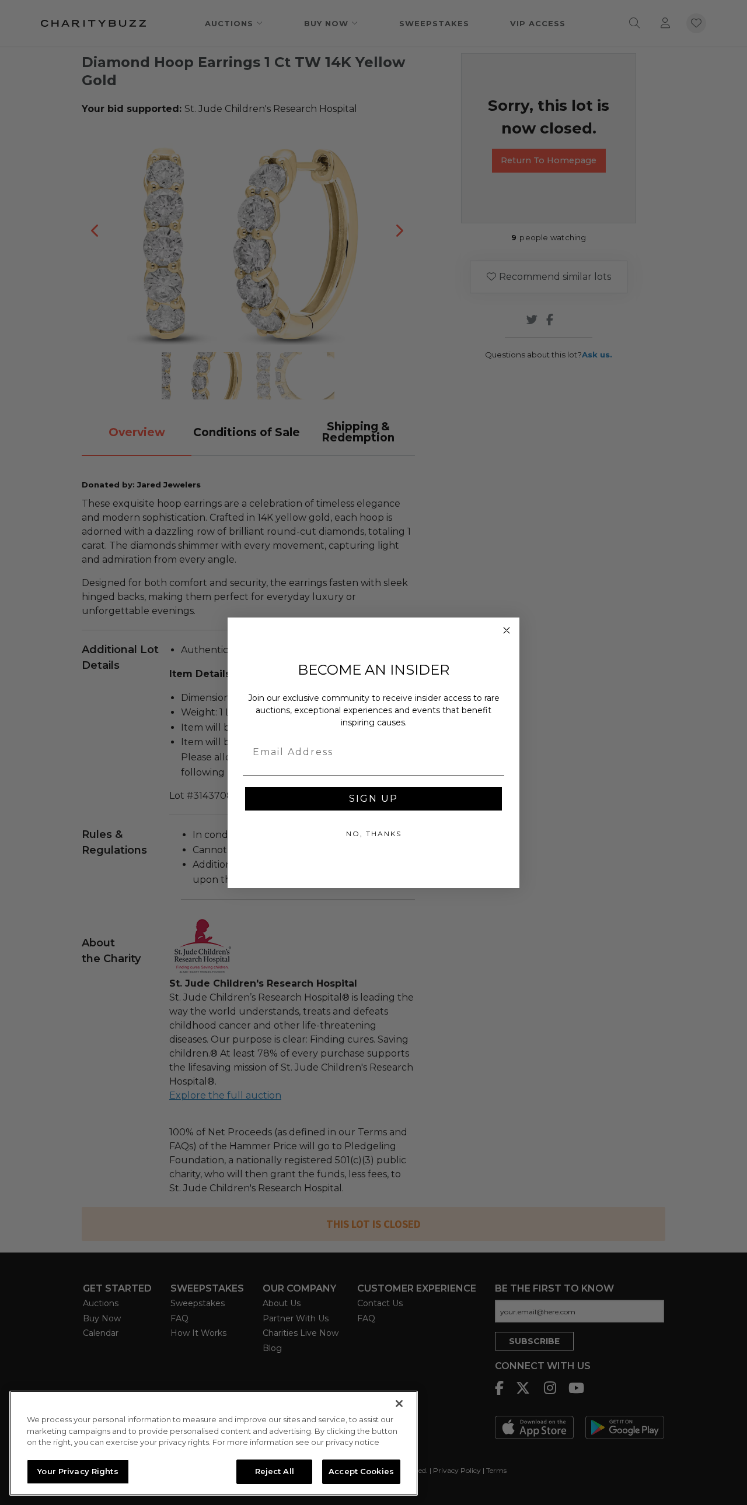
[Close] (399, 1403)
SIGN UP (373, 798)
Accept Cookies (361, 1471)
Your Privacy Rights (77, 1471)
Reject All (274, 1471)
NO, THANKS (374, 833)
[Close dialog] (507, 630)
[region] (213, 1443)
